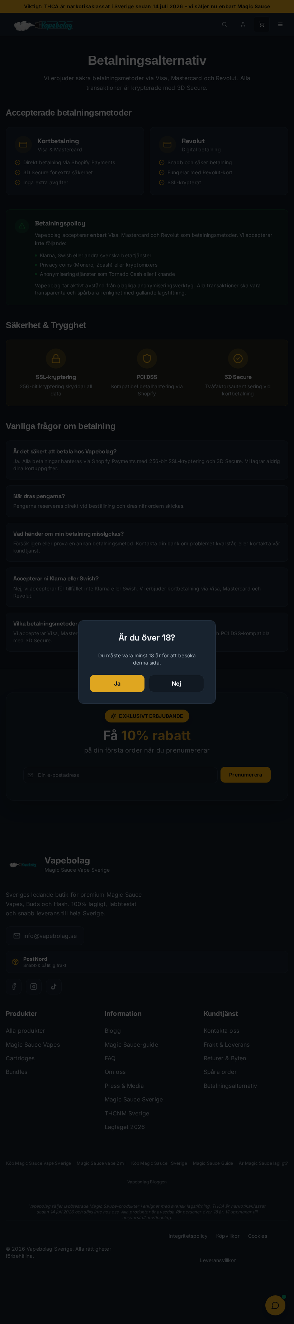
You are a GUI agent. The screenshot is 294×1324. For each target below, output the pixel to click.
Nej (176, 683)
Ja (117, 683)
